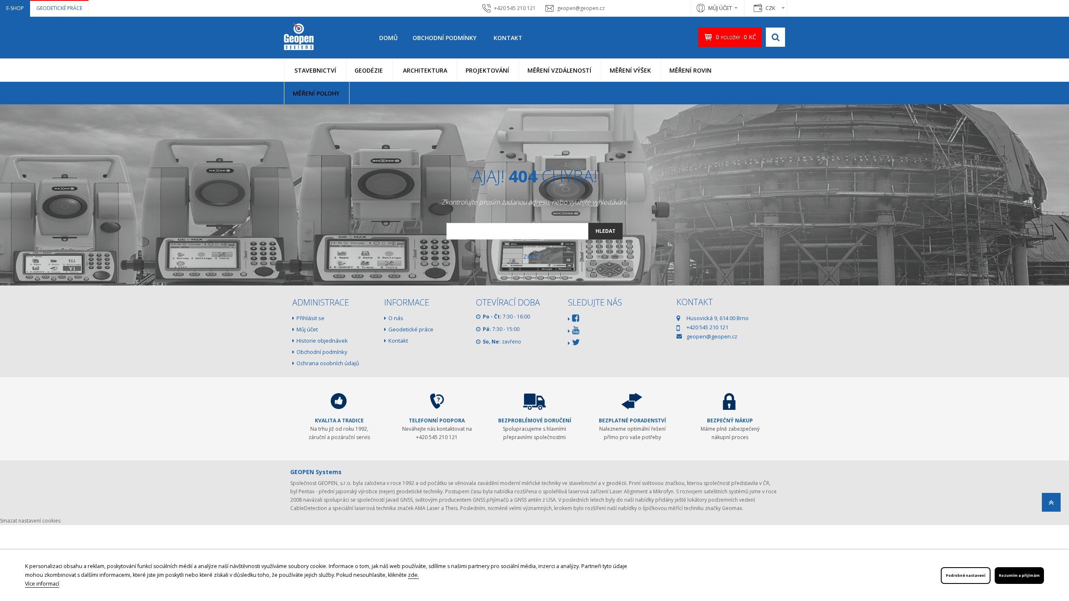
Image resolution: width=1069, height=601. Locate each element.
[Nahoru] (1051, 505)
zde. (413, 574)
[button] (315, 69)
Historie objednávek (322, 340)
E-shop (15, 8)
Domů (388, 38)
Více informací (42, 583)
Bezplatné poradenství (632, 420)
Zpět (531, 256)
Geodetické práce (59, 8)
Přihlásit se (310, 318)
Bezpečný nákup (730, 420)
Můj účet (307, 329)
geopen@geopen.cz (581, 8)
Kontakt (508, 38)
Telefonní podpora (437, 420)
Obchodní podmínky (444, 38)
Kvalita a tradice (339, 420)
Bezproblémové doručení (534, 420)
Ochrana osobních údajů (327, 363)
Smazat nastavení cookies (30, 520)
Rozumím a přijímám (1019, 575)
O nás (395, 318)
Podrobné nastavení (965, 575)
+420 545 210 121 (515, 8)
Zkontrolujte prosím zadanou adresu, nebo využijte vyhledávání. (534, 202)
